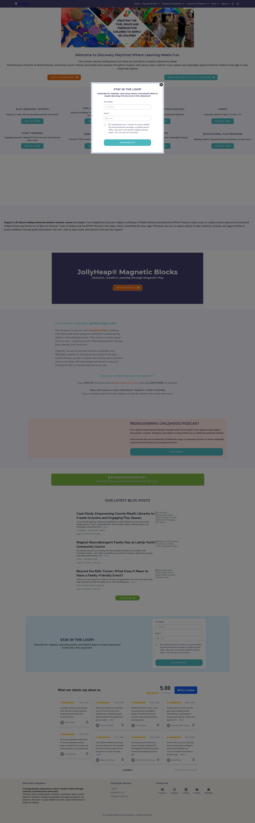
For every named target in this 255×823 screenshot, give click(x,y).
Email (107, 113)
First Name (108, 102)
